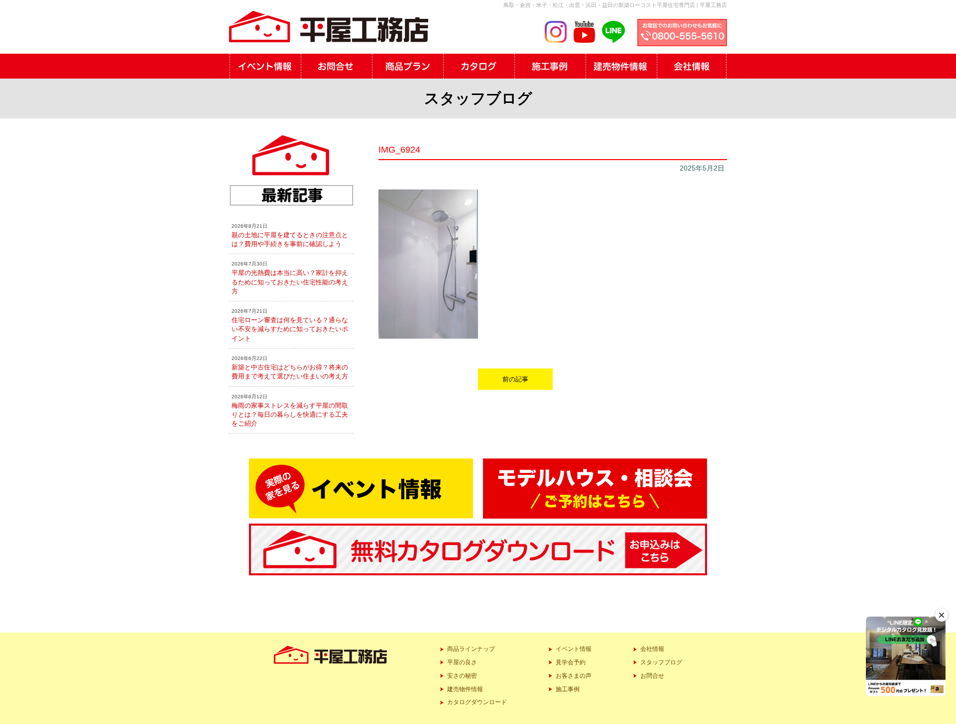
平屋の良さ (462, 662)
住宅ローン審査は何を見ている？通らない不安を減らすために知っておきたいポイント (290, 329)
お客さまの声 (574, 675)
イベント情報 (574, 648)
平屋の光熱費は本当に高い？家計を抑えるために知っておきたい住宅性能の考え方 (290, 281)
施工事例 (568, 689)
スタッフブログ (661, 662)
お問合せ (652, 675)
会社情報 (652, 648)
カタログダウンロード (477, 702)
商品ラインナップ (471, 648)
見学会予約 (571, 662)
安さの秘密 (462, 675)
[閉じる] (941, 615)
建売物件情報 (465, 689)
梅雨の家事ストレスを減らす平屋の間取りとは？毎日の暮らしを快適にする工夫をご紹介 (290, 414)
